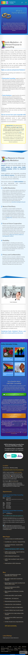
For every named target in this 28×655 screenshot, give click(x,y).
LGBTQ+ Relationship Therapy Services (12, 556)
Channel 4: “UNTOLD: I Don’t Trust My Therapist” (14, 610)
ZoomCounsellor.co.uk (16, 425)
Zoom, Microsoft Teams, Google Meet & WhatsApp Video (14, 404)
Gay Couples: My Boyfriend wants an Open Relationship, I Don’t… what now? (13, 575)
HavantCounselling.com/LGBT (19, 422)
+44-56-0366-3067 (14, 481)
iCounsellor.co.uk (18, 424)
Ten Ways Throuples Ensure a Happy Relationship (14, 621)
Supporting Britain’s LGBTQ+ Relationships (13, 563)
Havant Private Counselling (12, 649)
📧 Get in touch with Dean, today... (14, 394)
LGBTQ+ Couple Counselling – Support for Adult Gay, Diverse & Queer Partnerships (14, 552)
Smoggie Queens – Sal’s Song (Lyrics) (12, 598)
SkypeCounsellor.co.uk (17, 423)
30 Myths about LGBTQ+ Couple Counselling (13, 595)
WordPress (3, 649)
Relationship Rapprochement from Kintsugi (13, 601)
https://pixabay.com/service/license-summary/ (12, 432)
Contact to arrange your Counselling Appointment (14, 538)
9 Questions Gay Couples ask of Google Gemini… (14, 607)
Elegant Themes (17, 648)
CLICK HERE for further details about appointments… (13, 515)
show (26, 652)
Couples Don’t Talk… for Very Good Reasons (13, 604)
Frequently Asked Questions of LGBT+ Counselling (14, 548)
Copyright (9, 646)
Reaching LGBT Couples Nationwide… (14, 415)
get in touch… (9, 529)
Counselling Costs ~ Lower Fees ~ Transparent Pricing (15, 541)
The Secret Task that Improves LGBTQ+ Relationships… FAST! (12, 588)
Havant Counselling (18, 472)
